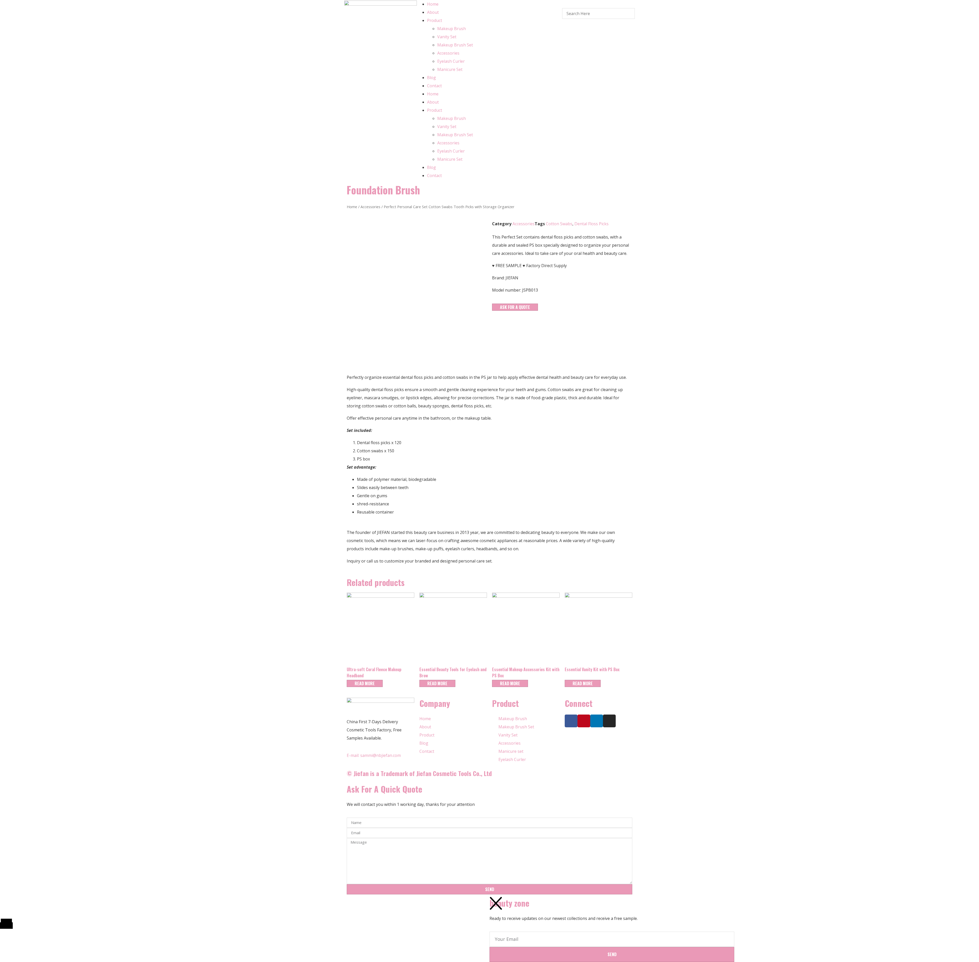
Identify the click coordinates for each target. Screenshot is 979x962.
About (433, 12)
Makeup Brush (451, 28)
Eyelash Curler (451, 61)
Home (433, 4)
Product (434, 20)
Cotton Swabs (559, 224)
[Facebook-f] (571, 721)
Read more (365, 683)
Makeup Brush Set (455, 45)
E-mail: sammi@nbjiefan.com (374, 755)
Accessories (448, 53)
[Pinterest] (583, 721)
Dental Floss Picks (591, 224)
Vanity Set (446, 37)
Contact (434, 86)
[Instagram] (609, 721)
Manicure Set (449, 69)
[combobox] (598, 13)
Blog (431, 77)
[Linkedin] (596, 721)
